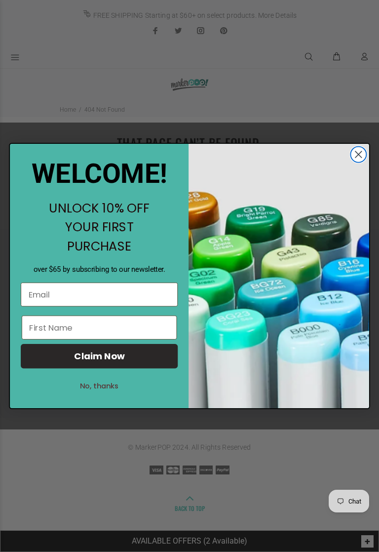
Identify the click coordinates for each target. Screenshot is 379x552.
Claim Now (99, 356)
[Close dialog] (358, 155)
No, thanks (99, 386)
